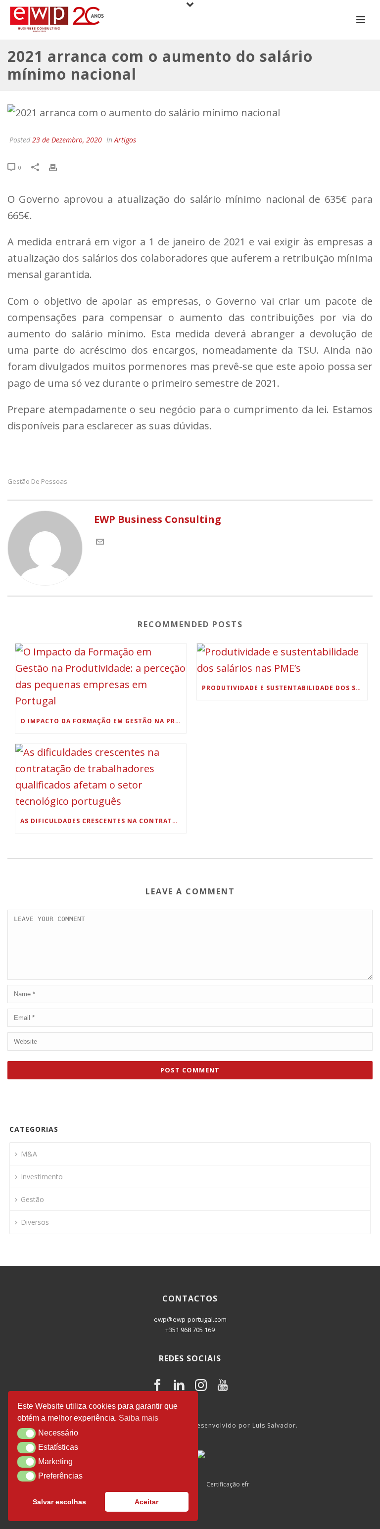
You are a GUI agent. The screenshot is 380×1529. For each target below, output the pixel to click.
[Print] (58, 166)
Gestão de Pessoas (37, 481)
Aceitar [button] (146, 1502)
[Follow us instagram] (201, 1385)
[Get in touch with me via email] (100, 542)
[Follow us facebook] (157, 1385)
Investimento (42, 1176)
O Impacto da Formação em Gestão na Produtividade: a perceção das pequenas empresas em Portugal (103, 721)
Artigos (125, 139)
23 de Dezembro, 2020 (67, 139)
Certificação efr (227, 1484)
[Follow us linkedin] (179, 1385)
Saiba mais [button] (138, 1418)
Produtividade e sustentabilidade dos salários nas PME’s (285, 688)
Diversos (35, 1222)
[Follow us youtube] (223, 1385)
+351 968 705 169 (190, 1329)
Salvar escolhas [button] (59, 1502)
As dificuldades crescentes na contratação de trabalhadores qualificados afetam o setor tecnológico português (103, 821)
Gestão (32, 1199)
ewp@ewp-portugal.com (190, 1319)
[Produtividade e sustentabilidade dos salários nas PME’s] (282, 660)
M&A (29, 1153)
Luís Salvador (274, 1425)
